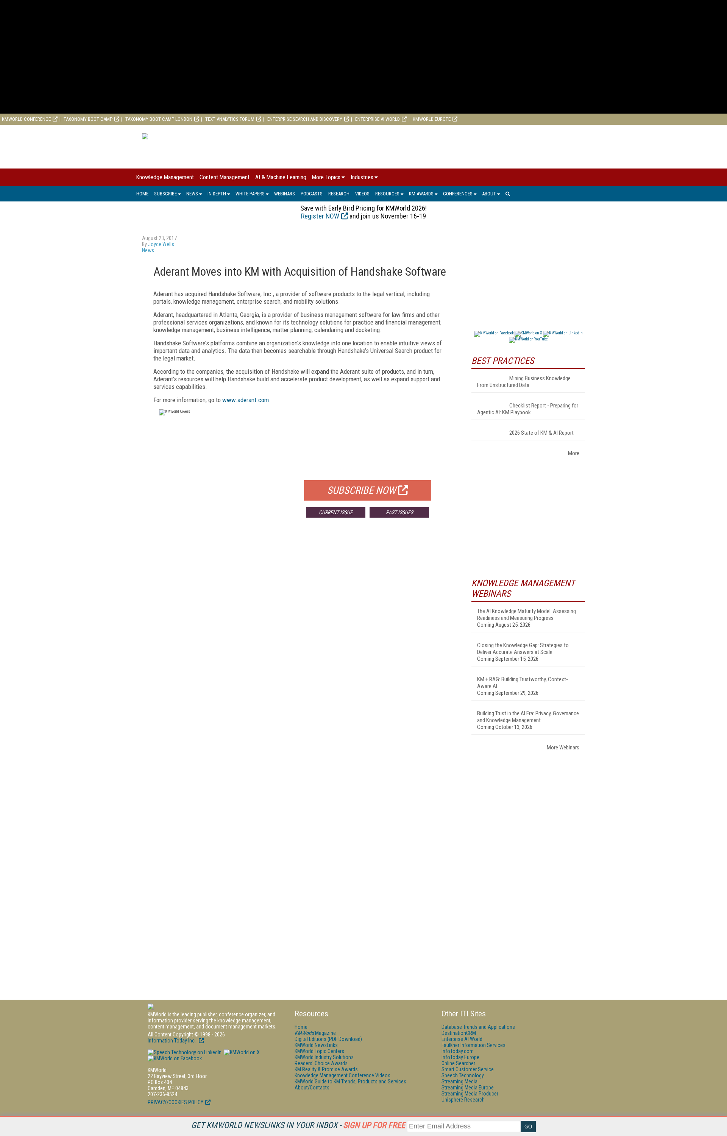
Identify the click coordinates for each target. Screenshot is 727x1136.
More (573, 453)
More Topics (326, 177)
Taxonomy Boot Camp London (158, 119)
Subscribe (165, 194)
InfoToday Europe (460, 1057)
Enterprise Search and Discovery (304, 119)
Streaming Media (459, 1081)
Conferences (458, 194)
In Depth (216, 194)
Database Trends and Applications (478, 1027)
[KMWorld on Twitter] (241, 1052)
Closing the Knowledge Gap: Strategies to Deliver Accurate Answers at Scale (523, 648)
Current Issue (336, 512)
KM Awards (421, 194)
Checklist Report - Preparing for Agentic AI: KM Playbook (527, 409)
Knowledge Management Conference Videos (342, 1075)
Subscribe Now (361, 490)
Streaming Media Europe (468, 1088)
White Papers (250, 194)
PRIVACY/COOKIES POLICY (175, 1102)
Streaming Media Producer (470, 1094)
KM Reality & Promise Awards (326, 1069)
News (192, 194)
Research (338, 194)
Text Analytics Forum (229, 119)
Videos (362, 194)
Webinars (284, 194)
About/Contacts (312, 1088)
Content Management (225, 177)
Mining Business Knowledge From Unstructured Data (524, 382)
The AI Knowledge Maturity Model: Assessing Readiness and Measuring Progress (526, 614)
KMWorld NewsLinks (316, 1045)
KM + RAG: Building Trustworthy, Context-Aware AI (522, 683)
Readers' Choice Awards (321, 1063)
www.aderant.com (245, 400)
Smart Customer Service (468, 1069)
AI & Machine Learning (280, 177)
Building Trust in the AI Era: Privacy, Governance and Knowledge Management (528, 717)
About (489, 194)
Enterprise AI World (377, 119)
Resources (387, 194)
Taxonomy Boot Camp (88, 119)
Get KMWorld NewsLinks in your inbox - (298, 1125)
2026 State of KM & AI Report (541, 432)
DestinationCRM (459, 1033)
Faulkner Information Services (473, 1045)
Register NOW (320, 216)
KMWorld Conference (26, 119)
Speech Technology (463, 1075)
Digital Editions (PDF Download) (328, 1039)
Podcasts (312, 194)
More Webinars (563, 747)
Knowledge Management (165, 177)
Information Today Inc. (172, 1041)
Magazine (315, 1033)
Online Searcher (458, 1063)
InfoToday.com (458, 1051)
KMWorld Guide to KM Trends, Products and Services (350, 1081)
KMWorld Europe (432, 119)
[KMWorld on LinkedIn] (185, 1052)
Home (142, 194)
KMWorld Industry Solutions (324, 1057)
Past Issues (399, 512)
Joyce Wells (161, 244)
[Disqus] (301, 635)
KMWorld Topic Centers (319, 1051)
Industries (362, 177)
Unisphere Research (463, 1100)
